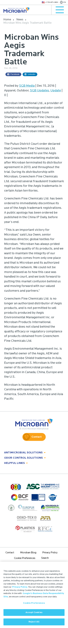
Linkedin (31, 74)
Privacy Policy (49, 553)
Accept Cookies (34, 612)
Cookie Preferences (34, 603)
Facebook (15, 74)
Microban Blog (28, 553)
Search (45, 558)
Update (55, 90)
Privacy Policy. (20, 587)
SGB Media (27, 85)
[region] (34, 595)
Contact (37, 437)
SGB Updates (39, 90)
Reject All (34, 622)
